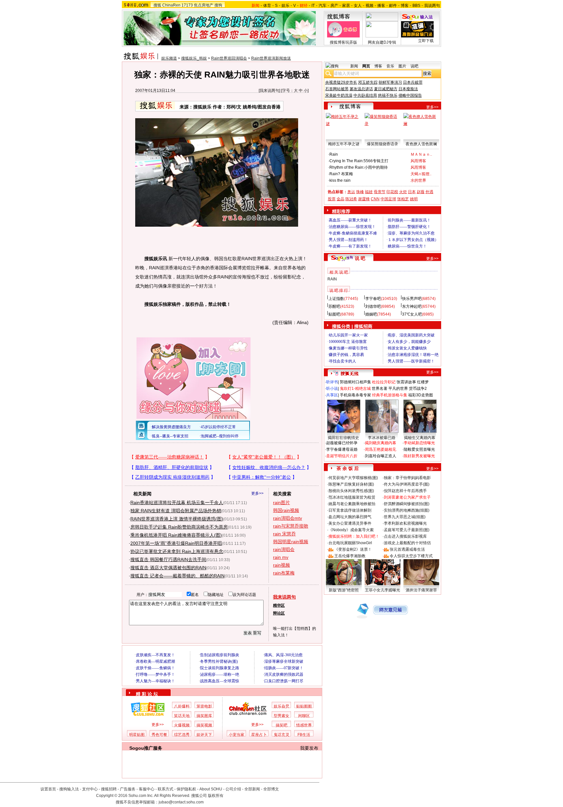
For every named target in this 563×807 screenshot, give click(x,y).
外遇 (429, 192)
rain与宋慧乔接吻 (290, 526)
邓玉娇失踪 (368, 82)
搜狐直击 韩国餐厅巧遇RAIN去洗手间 (168, 559)
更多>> (257, 493)
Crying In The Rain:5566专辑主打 (358, 161)
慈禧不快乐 (387, 95)
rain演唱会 (284, 549)
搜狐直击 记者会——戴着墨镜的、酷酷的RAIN (177, 575)
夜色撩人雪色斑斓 (421, 144)
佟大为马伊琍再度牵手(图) (406, 484)
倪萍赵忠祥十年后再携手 (405, 490)
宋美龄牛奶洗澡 (339, 95)
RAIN (332, 279)
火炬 (403, 192)
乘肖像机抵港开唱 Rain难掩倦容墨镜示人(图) (176, 535)
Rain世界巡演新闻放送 (271, 58)
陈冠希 (351, 199)
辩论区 (279, 613)
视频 (369, 5)
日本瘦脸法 (408, 89)
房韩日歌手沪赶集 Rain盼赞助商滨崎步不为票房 (179, 527)
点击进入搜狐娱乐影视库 (405, 536)
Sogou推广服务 (145, 748)
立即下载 (426, 40)
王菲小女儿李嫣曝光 (382, 590)
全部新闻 (252, 789)
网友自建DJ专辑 (382, 42)
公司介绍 (233, 789)
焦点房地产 (203, 5)
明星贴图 (137, 734)
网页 (366, 66)
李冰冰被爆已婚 (381, 437)
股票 (332, 199)
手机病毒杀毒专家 (355, 395)
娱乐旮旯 (281, 706)
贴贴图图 (304, 706)
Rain (333, 154)
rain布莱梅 (284, 572)
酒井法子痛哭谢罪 (421, 590)
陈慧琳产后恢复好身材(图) (351, 484)
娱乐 (285, 5)
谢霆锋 (364, 199)
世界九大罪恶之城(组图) (405, 517)
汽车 (322, 5)
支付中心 (90, 789)
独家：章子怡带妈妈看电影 (407, 477)
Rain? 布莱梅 (341, 174)
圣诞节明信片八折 (341, 456)
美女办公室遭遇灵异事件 (349, 523)
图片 (402, 66)
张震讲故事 (406, 382)
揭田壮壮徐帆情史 (343, 437)
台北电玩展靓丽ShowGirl (350, 543)
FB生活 (303, 734)
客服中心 (146, 789)
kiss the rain (340, 180)
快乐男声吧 (412, 298)
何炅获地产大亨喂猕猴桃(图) (353, 477)
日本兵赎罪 (413, 82)
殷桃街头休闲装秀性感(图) (351, 490)
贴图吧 (334, 314)
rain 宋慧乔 (284, 533)
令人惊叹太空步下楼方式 (411, 556)
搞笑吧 (281, 725)
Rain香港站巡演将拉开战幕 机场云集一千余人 (176, 502)
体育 (267, 5)
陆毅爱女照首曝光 (419, 449)
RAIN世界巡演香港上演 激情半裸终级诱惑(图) (176, 518)
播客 (381, 5)
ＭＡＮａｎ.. (421, 154)
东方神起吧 (412, 306)
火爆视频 (182, 725)
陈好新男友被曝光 (419, 456)
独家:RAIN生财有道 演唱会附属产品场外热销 (175, 510)
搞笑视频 (204, 725)
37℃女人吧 (412, 314)
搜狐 (157, 5)
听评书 (332, 382)
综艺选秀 (182, 734)
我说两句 (432, 5)
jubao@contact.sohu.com (181, 802)
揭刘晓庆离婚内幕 (380, 443)
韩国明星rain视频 (290, 541)
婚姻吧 (371, 314)
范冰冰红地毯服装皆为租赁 (351, 497)
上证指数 (336, 298)
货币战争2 (418, 388)
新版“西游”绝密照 (344, 590)
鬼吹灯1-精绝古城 (355, 388)
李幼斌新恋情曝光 (419, 443)
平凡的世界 (398, 388)
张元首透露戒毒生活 (407, 549)
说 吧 (360, 258)
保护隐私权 (186, 789)
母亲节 (379, 192)
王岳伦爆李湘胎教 (350, 556)
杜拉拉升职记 (384, 382)
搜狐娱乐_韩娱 (194, 58)
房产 (334, 5)
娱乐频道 (169, 58)
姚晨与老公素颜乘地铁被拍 (351, 504)
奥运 (351, 192)
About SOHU (210, 789)
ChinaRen (171, 5)
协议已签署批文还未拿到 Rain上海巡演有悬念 (176, 551)
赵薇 (421, 192)
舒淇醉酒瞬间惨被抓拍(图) (406, 504)
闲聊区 (304, 716)
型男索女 (281, 716)
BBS (416, 5)
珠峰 (360, 192)
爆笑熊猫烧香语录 (382, 144)
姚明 (414, 199)
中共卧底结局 (365, 95)
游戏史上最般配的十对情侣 (407, 543)
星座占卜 (259, 734)
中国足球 (388, 199)
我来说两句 (269, 90)
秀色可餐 (159, 734)
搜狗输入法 (69, 789)
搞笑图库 (204, 716)
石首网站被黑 (337, 89)
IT (313, 5)
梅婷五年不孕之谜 (343, 144)
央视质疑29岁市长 (341, 82)
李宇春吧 (373, 298)
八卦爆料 (182, 706)
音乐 (390, 66)
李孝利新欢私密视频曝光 (405, 523)
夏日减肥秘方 (385, 89)
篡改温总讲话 (361, 89)
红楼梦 (423, 382)
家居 (346, 5)
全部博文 (271, 789)
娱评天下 (204, 734)
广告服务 (128, 789)
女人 (358, 5)
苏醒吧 (334, 306)
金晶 (340, 199)
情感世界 (304, 725)
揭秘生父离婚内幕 (419, 437)
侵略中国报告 (410, 95)
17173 (187, 5)
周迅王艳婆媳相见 (380, 449)
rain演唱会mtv (287, 518)
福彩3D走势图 (420, 395)
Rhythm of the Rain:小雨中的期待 (358, 167)
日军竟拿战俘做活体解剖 (349, 510)
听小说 (332, 388)
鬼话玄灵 (281, 734)
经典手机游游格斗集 (389, 395)
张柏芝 (403, 199)
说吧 (414, 66)
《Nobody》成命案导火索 (351, 530)
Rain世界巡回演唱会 (229, 58)
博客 (405, 5)
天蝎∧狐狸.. (421, 174)
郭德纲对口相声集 (355, 382)
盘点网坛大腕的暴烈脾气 (349, 517)
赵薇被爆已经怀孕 (341, 443)
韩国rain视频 (286, 510)
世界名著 (379, 388)
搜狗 (218, 5)
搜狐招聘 (109, 789)
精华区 (279, 605)
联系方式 (165, 789)
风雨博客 (418, 161)
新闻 (354, 66)
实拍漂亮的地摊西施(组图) (406, 510)
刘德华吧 (373, 306)
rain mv (280, 557)
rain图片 (281, 502)
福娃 (369, 192)
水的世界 (418, 180)
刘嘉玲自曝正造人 (380, 456)
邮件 (393, 5)
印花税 (392, 192)
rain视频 (281, 565)
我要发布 (309, 748)
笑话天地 (182, 716)
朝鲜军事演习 (390, 82)
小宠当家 (236, 734)
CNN (375, 199)
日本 (412, 192)
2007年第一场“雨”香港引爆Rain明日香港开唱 (176, 543)
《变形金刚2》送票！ (353, 549)
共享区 (332, 395)
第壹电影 (204, 706)
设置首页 (48, 789)
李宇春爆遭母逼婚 (341, 449)
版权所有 (216, 795)
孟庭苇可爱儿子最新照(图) (406, 530)
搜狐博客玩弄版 (343, 42)
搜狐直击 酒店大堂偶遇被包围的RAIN (168, 567)
